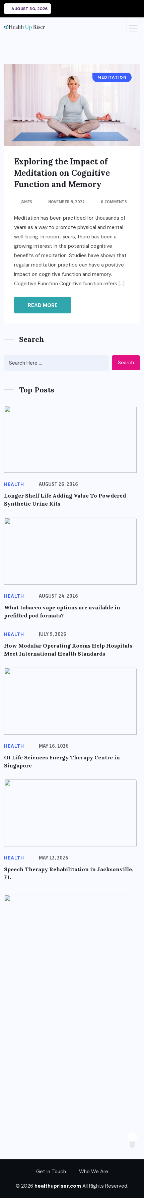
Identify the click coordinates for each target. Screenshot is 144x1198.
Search (126, 362)
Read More (43, 305)
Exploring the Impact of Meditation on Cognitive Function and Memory (62, 173)
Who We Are (93, 1171)
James (26, 201)
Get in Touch (51, 1171)
